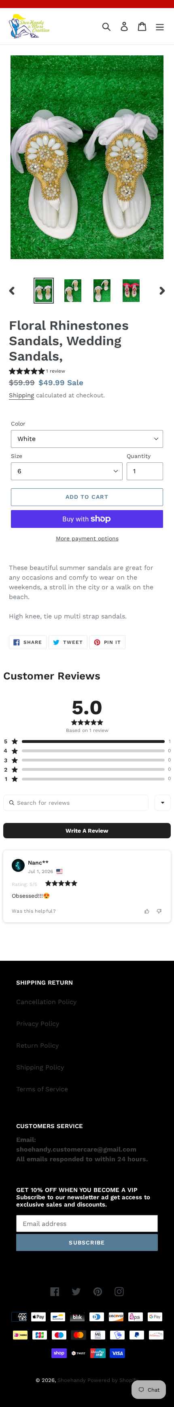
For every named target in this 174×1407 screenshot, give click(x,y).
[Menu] (160, 26)
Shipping (21, 395)
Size (16, 456)
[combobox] (163, 803)
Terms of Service (42, 1089)
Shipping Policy (40, 1067)
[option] (43, 291)
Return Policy (37, 1045)
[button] (37, 372)
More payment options (87, 538)
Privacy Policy (37, 1023)
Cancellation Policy (46, 1002)
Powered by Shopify (112, 1380)
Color (18, 423)
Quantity (139, 456)
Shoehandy (72, 1380)
